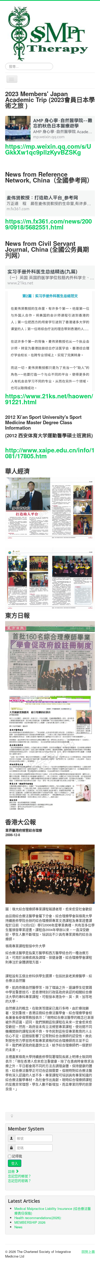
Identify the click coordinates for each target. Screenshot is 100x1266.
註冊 (12, 1171)
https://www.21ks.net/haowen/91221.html (49, 398)
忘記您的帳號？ (19, 1175)
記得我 (17, 1156)
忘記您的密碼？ (19, 1180)
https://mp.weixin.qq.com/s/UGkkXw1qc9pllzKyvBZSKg (48, 149)
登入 (14, 1163)
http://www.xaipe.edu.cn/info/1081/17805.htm (50, 452)
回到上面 (88, 1251)
